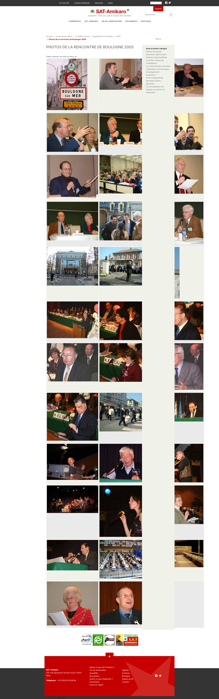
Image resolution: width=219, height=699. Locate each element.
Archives (99, 3)
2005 (118, 36)
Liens (110, 3)
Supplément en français (103, 36)
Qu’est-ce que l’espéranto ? (101, 679)
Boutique (146, 21)
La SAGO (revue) (82, 36)
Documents (131, 21)
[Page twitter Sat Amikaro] (170, 3)
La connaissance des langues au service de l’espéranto (155, 89)
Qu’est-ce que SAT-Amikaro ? (102, 667)
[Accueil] (109, 11)
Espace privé (127, 679)
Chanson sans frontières (156, 57)
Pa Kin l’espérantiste (154, 78)
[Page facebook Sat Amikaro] (166, 3)
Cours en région (82, 3)
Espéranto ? (151, 75)
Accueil (49, 36)
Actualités (64, 3)
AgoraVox (150, 84)
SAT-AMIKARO (91, 21)
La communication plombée (158, 66)
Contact (125, 682)
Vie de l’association (112, 21)
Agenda (158, 9)
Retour (158, 39)
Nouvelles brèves (153, 81)
